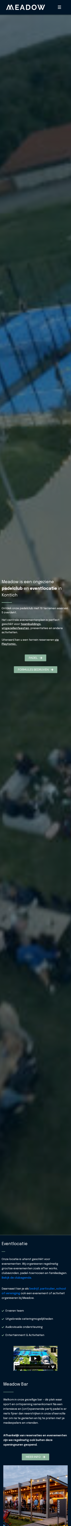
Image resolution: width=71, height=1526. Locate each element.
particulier (47, 1288)
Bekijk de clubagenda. (17, 1277)
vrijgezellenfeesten (15, 628)
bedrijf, (34, 1288)
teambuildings (31, 624)
